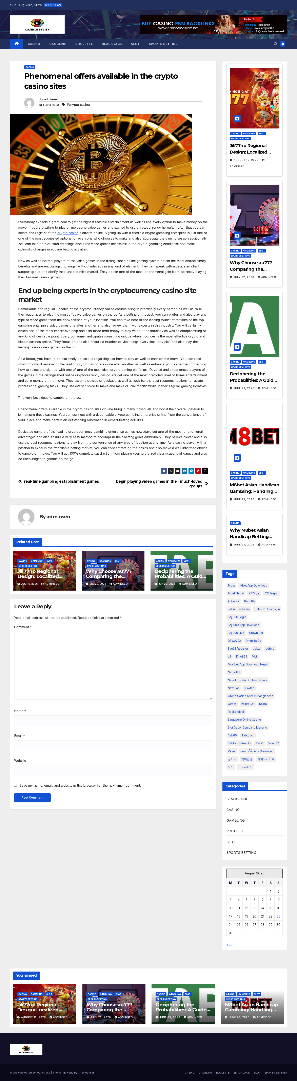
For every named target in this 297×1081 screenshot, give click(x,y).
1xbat (231, 585)
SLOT (135, 44)
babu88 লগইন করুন (239, 609)
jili (229, 656)
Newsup (68, 1072)
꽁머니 (232, 759)
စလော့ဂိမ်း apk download (257, 751)
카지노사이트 (265, 759)
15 (270, 908)
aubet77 (233, 601)
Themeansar (86, 1072)
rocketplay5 (236, 711)
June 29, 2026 (244, 388)
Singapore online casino (244, 719)
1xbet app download (253, 585)
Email (19, 736)
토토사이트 (245, 767)
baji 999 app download (243, 625)
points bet (247, 703)
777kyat (254, 593)
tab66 (232, 735)
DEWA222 (234, 640)
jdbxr (257, 648)
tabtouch (248, 735)
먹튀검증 (247, 759)
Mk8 (255, 656)
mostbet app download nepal (248, 664)
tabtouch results (239, 743)
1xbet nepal (236, 593)
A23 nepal (271, 593)
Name (20, 711)
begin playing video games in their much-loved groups (159, 483)
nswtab (249, 688)
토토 (231, 767)
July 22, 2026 (244, 277)
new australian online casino (247, 680)
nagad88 (234, 672)
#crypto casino (78, 105)
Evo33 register (238, 648)
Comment (23, 627)
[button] (275, 44)
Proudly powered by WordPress (30, 1072)
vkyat (232, 751)
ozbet (232, 703)
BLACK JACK (112, 44)
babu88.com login (267, 609)
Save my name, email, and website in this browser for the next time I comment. (80, 785)
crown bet (256, 632)
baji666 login (237, 617)
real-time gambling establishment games (61, 481)
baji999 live (236, 632)
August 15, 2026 (246, 159)
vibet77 (273, 743)
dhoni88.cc (253, 640)
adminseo (51, 99)
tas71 (259, 743)
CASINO (34, 44)
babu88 (249, 601)
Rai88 (263, 703)
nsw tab (234, 688)
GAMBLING (57, 44)
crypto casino (67, 233)
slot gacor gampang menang (247, 727)
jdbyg (270, 648)
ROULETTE (84, 44)
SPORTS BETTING (163, 44)
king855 (241, 656)
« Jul (230, 945)
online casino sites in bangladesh (250, 696)
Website (20, 761)
